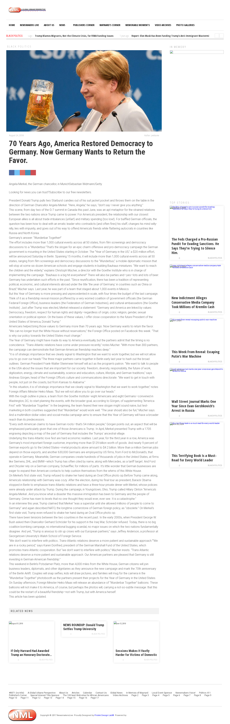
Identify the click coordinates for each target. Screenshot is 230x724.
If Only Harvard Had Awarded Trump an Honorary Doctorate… (31, 653)
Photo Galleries (185, 25)
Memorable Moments (137, 25)
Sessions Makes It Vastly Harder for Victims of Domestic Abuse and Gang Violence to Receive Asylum (136, 653)
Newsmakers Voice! (186, 693)
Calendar (87, 693)
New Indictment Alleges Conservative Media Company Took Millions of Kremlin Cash (193, 302)
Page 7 (187, 695)
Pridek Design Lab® (104, 715)
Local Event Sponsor (162, 693)
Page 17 (95, 698)
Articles (75, 693)
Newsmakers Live (29, 25)
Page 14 (60, 698)
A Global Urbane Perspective (42, 693)
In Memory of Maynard (137, 693)
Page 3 (145, 695)
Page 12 (36, 698)
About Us (49, 25)
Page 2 (135, 695)
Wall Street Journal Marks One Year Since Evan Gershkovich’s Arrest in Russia (194, 406)
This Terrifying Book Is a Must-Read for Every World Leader (194, 457)
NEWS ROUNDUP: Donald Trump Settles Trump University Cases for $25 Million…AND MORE (83, 627)
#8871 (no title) (16, 693)
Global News (116, 693)
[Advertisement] (197, 139)
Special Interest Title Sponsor (44, 695)
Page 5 (166, 695)
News (62, 25)
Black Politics (19, 46)
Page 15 (71, 698)
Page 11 (25, 698)
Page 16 (83, 698)
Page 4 (155, 695)
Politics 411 (205, 693)
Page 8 (197, 695)
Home (12, 25)
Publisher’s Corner (18, 695)
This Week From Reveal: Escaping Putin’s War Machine (196, 354)
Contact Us (101, 693)
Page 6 (176, 695)
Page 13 (48, 698)
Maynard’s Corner (110, 25)
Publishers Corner (84, 25)
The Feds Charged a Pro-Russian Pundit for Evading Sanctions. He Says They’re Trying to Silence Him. (195, 246)
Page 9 (207, 695)
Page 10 (13, 698)
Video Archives (163, 25)
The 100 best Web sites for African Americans (86, 695)
